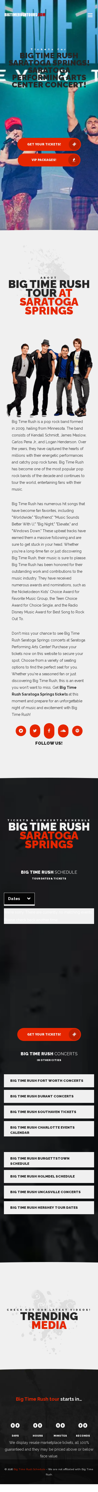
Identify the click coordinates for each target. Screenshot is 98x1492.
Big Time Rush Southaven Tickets (43, 1112)
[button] (90, 15)
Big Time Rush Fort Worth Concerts (46, 1081)
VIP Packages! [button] (44, 160)
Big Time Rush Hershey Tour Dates (44, 1208)
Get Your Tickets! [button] (44, 144)
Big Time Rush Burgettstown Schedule (40, 1161)
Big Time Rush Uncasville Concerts (45, 1192)
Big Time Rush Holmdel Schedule (42, 1176)
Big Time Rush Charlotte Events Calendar (42, 1130)
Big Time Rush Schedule (29, 1469)
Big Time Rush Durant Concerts (42, 1096)
